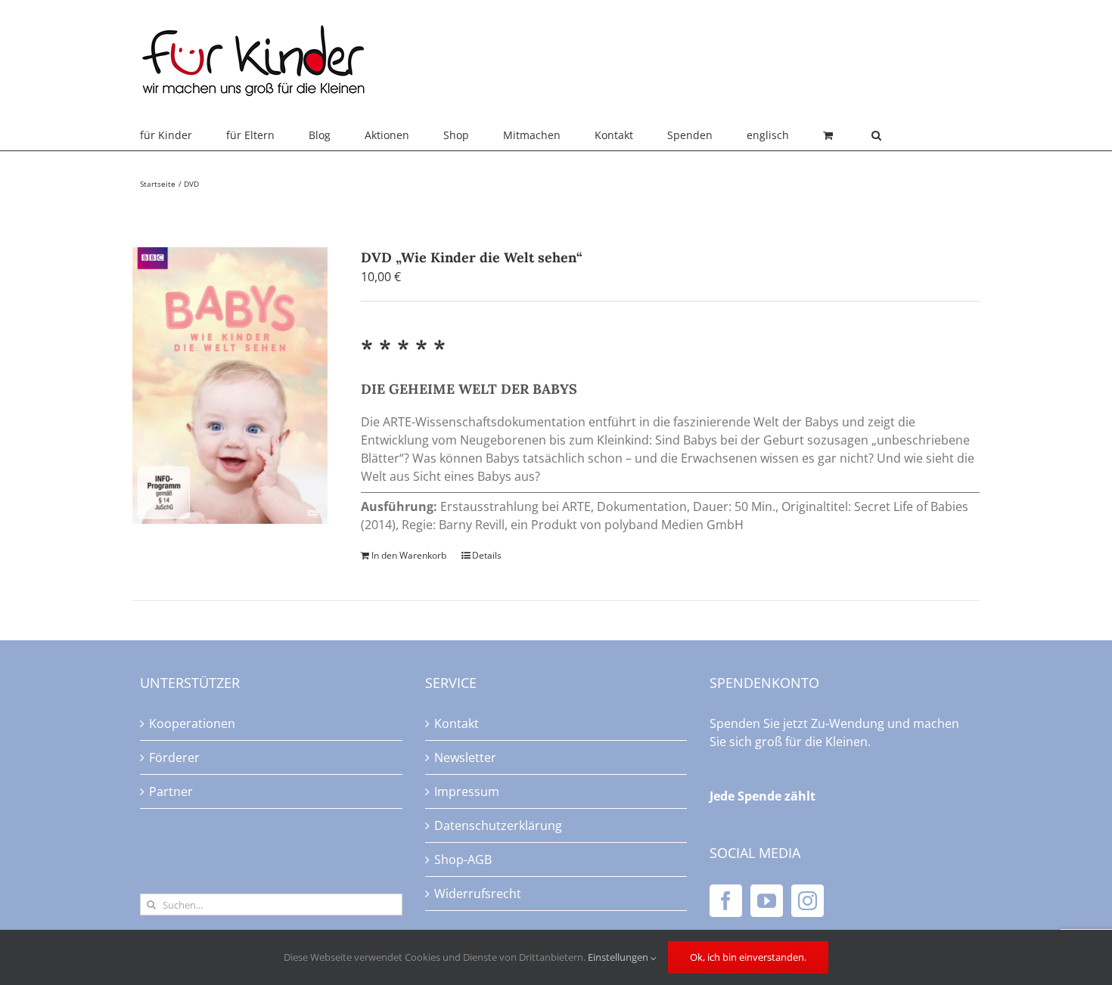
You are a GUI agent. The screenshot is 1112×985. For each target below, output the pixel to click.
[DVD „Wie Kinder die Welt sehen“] (230, 385)
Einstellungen (619, 957)
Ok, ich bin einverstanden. (748, 957)
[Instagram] (807, 900)
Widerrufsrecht (477, 893)
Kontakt (456, 723)
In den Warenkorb (408, 555)
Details (487, 555)
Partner (171, 791)
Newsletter (465, 757)
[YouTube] (766, 900)
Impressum (466, 791)
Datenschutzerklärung (498, 825)
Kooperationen (192, 723)
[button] (876, 135)
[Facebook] (726, 900)
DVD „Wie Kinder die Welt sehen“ (471, 257)
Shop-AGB (463, 859)
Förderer (174, 757)
